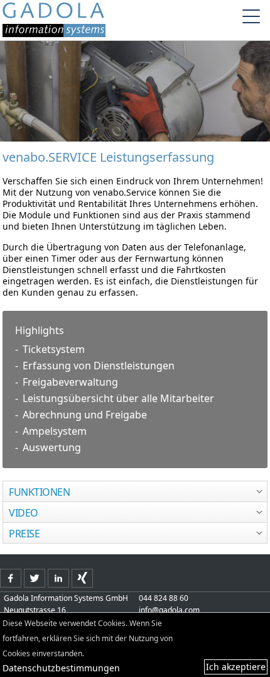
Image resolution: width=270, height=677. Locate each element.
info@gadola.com (169, 610)
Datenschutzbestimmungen (61, 668)
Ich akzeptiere (236, 667)
